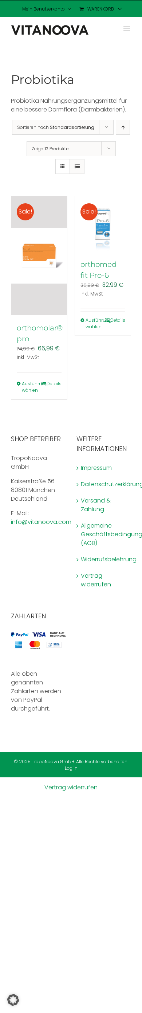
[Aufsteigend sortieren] (123, 127)
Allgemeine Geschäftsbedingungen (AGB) (104, 534)
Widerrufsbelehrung (104, 559)
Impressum (96, 468)
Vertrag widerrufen (96, 580)
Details (54, 384)
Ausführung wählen (30, 387)
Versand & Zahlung (96, 504)
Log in (71, 768)
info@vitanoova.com (41, 522)
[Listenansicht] (77, 166)
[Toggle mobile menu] (127, 28)
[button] (13, 1000)
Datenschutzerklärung (104, 484)
